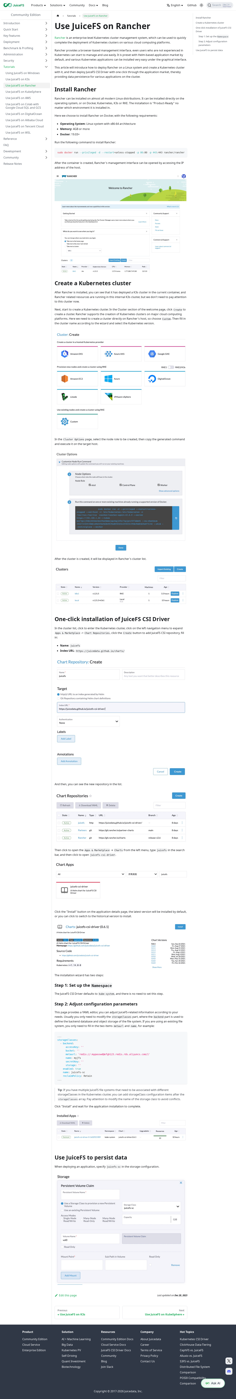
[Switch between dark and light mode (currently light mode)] (201, 5)
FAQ (6, 145)
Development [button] (12, 151)
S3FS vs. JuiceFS (190, 1361)
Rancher (60, 38)
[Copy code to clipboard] (183, 152)
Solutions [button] (56, 5)
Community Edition (26, 14)
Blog (105, 5)
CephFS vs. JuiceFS (191, 1350)
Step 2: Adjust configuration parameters (213, 43)
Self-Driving (69, 1356)
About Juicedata (150, 1339)
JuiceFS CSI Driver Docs (116, 1350)
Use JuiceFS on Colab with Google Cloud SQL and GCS (23, 106)
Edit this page (68, 1295)
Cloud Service (31, 1345)
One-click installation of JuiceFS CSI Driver (213, 29)
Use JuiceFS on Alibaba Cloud (24, 120)
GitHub (192, 5)
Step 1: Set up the (213, 36)
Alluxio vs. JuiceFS (191, 1356)
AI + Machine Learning (76, 1339)
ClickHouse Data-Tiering (195, 1345)
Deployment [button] (11, 42)
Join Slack (107, 1367)
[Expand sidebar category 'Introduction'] (46, 23)
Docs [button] (92, 5)
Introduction (11, 23)
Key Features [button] (11, 36)
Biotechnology (71, 1367)
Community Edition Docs (117, 1339)
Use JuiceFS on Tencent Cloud (25, 126)
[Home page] (58, 16)
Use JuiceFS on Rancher (21, 85)
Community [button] (11, 157)
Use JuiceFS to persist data (209, 50)
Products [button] (37, 5)
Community (77, 5)
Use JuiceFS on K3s (18, 79)
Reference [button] (10, 139)
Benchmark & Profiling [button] (18, 48)
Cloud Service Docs (113, 1345)
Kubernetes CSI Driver (194, 1339)
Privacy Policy (149, 1356)
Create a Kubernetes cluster (210, 22)
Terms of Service (151, 1350)
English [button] (175, 5)
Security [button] (8, 60)
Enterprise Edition (34, 1350)
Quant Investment (74, 1361)
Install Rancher (203, 17)
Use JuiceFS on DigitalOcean (24, 114)
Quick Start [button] (10, 29)
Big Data (67, 1345)
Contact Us (147, 1361)
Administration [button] (13, 54)
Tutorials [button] (9, 67)
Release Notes (12, 164)
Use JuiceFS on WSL (18, 132)
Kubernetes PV (71, 1350)
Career (144, 1345)
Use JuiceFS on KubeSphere (23, 92)
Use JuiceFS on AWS (18, 98)
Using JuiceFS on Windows (23, 73)
